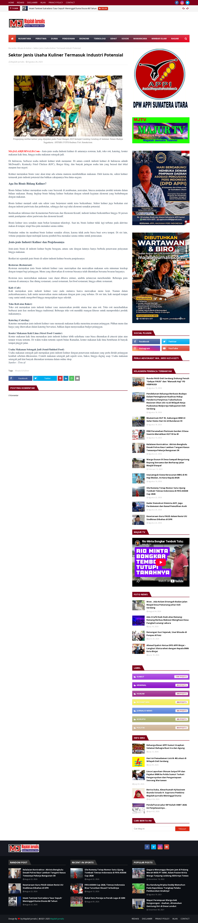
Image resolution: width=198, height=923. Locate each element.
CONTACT (70, 2)
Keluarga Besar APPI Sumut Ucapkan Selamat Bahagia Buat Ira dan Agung (165, 747)
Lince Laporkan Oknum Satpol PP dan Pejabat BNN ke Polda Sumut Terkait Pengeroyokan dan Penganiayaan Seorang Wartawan (165, 776)
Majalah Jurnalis (17, 62)
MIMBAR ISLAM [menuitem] (159, 38)
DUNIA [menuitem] (54, 38)
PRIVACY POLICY (56, 2)
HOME (11, 2)
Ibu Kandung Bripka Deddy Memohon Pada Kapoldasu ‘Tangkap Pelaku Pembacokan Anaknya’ (165, 887)
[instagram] (182, 3)
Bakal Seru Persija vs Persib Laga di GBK (105, 898)
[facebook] (177, 3)
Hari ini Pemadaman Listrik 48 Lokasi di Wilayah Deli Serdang (166, 760)
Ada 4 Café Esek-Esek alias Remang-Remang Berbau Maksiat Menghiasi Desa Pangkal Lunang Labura (167, 620)
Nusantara (158, 702)
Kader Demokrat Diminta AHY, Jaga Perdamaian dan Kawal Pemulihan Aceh (166, 505)
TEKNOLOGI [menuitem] (100, 38)
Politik (158, 727)
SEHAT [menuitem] (113, 38)
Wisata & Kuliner (25, 48)
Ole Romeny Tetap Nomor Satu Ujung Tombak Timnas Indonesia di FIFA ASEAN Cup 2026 (167, 490)
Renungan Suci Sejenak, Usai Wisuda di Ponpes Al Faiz (166, 634)
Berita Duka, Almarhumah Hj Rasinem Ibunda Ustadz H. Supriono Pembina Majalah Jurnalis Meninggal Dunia (165, 792)
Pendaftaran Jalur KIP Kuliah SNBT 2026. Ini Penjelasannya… (166, 806)
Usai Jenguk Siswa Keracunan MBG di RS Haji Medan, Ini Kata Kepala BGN (166, 476)
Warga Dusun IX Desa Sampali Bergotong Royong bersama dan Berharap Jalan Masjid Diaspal (167, 462)
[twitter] (187, 3)
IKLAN (43, 2)
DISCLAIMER (32, 2)
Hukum (158, 693)
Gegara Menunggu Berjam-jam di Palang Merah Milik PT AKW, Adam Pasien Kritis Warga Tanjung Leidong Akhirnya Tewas (167, 872)
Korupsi (158, 719)
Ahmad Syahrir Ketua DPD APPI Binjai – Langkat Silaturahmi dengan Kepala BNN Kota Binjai (167, 648)
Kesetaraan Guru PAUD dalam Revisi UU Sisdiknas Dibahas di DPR (166, 518)
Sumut (158, 676)
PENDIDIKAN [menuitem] (68, 38)
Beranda (12, 48)
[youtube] (175, 348)
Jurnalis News (158, 710)
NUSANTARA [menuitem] (24, 38)
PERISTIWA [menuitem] (41, 38)
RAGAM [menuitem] (175, 38)
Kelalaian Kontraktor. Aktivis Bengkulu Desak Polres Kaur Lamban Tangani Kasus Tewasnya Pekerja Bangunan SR (167, 447)
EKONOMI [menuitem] (84, 38)
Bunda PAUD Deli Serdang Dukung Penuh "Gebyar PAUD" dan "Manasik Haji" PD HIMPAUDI (167, 381)
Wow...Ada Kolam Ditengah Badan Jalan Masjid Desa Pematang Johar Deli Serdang (166, 604)
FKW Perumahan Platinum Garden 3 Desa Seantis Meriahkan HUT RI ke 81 (167, 433)
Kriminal (158, 685)
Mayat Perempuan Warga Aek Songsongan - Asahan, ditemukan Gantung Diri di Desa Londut (164, 903)
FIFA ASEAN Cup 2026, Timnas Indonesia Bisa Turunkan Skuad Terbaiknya (105, 886)
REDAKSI (20, 2)
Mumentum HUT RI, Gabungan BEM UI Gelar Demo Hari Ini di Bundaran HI (165, 419)
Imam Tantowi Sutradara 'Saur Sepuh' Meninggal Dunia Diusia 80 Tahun (63, 8)
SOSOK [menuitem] (125, 38)
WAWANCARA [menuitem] (140, 38)
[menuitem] (12, 38)
